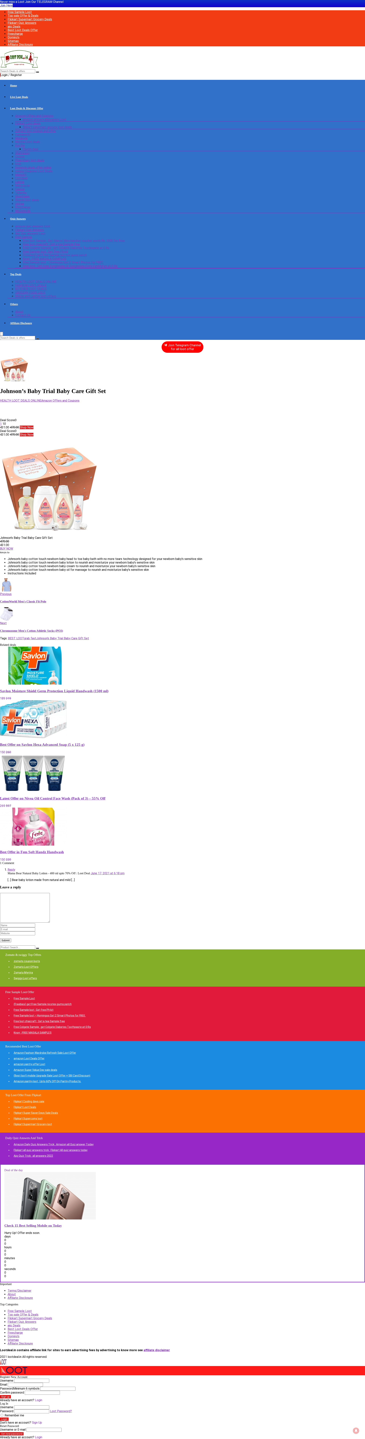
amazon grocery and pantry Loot (44, 119)
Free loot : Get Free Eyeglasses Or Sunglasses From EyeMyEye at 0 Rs (70, 266)
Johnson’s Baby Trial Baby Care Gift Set (62, 638)
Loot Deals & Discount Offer (26, 108)
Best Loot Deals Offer (23, 30)
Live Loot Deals (19, 97)
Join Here (6, 5)
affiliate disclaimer (157, 1350)
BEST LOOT (16, 638)
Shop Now (26, 427)
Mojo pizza (22, 185)
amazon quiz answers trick (32, 226)
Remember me (14, 1415)
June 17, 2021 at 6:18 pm (108, 873)
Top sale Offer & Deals (23, 15)
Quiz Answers (18, 218)
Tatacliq (20, 193)
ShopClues (22, 196)
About (19, 311)
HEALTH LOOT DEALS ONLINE (35, 282)
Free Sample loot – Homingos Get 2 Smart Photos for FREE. (63, 262)
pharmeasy (22, 153)
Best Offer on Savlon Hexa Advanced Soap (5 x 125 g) (42, 745)
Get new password (11, 1433)
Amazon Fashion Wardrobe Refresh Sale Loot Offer (45, 1052)
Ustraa (19, 203)
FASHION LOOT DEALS (30, 285)
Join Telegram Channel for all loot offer (184, 347)
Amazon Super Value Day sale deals (35, 1069)
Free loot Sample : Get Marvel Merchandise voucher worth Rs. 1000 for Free (74, 241)
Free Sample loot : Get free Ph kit (45, 251)
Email (3, 1384)
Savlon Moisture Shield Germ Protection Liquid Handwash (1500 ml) (54, 691)
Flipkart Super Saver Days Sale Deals (36, 1112)
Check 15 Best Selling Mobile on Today (33, 1225)
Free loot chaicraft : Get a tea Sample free (51, 244)
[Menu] (1, 334)
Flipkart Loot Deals (25, 1107)
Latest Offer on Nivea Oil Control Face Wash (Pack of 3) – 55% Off (52, 798)
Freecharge (15, 34)
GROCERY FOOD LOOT (30, 292)
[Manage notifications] (356, 1431)
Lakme (19, 182)
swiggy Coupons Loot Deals (33, 171)
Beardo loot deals (27, 200)
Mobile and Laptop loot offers (35, 296)
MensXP (21, 175)
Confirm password (12, 1392)
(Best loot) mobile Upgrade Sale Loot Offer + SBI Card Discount (52, 1075)
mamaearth (22, 134)
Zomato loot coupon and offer (35, 131)
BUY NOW (6, 548)
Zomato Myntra (23, 972)
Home (13, 85)
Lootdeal (21, 178)
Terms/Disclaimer (19, 1290)
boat (18, 164)
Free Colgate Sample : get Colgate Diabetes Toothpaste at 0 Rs (66, 248)
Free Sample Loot (20, 12)
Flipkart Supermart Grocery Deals (30, 19)
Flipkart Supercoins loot (28, 1118)
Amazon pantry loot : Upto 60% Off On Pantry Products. (47, 1081)
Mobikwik (21, 138)
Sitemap (13, 41)
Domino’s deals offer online (33, 167)
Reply (11, 869)
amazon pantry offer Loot (29, 1064)
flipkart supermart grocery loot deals (47, 127)
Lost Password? (61, 1411)
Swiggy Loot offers (25, 978)
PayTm (20, 145)
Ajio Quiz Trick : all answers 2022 (33, 1155)
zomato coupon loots (27, 961)
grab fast (30, 638)
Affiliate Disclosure (20, 44)
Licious (20, 157)
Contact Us (22, 315)
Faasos (20, 189)
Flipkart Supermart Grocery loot (33, 1124)
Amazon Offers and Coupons (34, 116)
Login (4, 1419)
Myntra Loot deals (27, 142)
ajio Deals (14, 26)
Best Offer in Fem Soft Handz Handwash (32, 852)
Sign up (5, 1396)
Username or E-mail (13, 1429)
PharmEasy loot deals (29, 160)
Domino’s (13, 37)
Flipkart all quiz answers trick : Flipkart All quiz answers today (50, 1150)
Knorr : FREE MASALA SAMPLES (44, 259)
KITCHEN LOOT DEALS (31, 289)
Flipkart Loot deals (27, 123)
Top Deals (15, 274)
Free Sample (23, 237)
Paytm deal (30, 149)
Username (6, 1380)
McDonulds (22, 211)
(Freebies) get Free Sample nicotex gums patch (55, 255)
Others (14, 304)
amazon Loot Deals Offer (29, 1058)
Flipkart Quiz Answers (22, 23)
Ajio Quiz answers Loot (30, 233)
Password (20, 1388)
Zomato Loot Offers (26, 966)
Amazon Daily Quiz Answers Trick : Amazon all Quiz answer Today (54, 1144)
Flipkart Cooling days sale (29, 1101)
